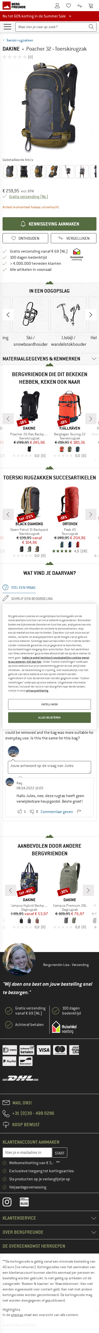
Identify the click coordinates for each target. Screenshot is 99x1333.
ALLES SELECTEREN (49, 717)
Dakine (11, 48)
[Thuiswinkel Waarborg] (64, 1027)
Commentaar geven (57, 811)
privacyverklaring (37, 690)
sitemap (17, 1314)
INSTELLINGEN (49, 704)
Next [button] (90, 314)
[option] (49, 108)
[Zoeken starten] (91, 27)
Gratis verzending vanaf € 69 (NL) (39, 251)
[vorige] (8, 418)
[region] (50, 666)
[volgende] (90, 418)
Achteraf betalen (29, 1024)
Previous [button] (8, 314)
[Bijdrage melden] (79, 812)
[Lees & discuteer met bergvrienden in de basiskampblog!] (28, 1203)
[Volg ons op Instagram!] (11, 1203)
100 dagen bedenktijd (28, 257)
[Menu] (7, 26)
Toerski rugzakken (19, 40)
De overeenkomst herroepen (34, 1246)
